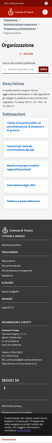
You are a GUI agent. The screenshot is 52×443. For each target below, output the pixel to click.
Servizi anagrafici (10, 291)
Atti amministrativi (11, 266)
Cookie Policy (23, 430)
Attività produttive (11, 245)
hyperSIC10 (8, 307)
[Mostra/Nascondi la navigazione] (3, 11)
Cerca (43, 69)
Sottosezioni (9, 439)
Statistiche (7, 275)
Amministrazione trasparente (17, 270)
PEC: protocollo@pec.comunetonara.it (22, 360)
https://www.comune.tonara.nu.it (19, 363)
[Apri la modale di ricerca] (45, 12)
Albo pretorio (8, 261)
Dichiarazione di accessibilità (16, 412)
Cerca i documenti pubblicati (18, 63)
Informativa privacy (12, 406)
